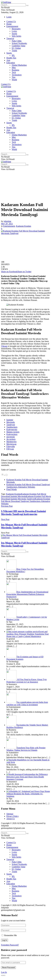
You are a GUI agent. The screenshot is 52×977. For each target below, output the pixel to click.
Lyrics (14, 31)
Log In (4, 972)
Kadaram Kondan (23, 226)
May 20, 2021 (7, 224)
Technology (17, 75)
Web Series (16, 36)
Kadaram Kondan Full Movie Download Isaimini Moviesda (23, 495)
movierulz (10, 437)
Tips (13, 77)
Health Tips (11, 58)
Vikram (4, 346)
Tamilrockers (11, 427)
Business (15, 70)
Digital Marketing (19, 65)
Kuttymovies (11, 429)
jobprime (7, 221)
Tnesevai (10, 38)
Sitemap (9, 814)
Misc (14, 67)
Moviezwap (11, 444)
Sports (14, 33)
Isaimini (9, 420)
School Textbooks (19, 43)
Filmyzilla (10, 446)
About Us (10, 818)
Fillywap (10, 449)
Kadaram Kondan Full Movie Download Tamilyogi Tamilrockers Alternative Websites (28, 485)
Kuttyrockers (11, 434)
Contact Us (11, 21)
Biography (16, 29)
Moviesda (10, 422)
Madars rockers (12, 432)
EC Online (16, 48)
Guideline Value (18, 46)
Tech (14, 72)
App (8, 60)
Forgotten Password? (10, 945)
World (14, 79)
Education (10, 63)
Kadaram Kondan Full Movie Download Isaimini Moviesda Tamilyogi (26, 497)
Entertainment (12, 26)
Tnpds (14, 50)
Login (8, 17)
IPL (13, 55)
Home (9, 24)
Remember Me (10, 935)
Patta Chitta (16, 41)
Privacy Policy (12, 816)
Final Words (11, 489)
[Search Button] (27, 5)
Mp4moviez (11, 441)
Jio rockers (10, 439)
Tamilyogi (10, 424)
